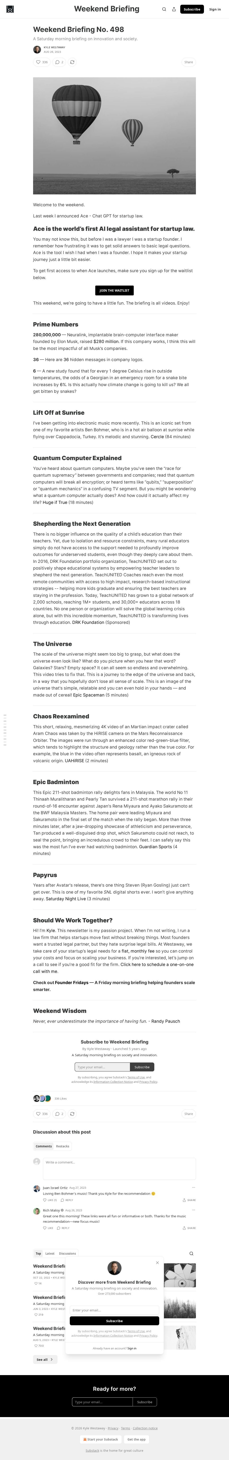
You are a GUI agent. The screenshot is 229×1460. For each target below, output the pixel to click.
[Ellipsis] (193, 1187)
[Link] (26, 228)
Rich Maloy (51, 1210)
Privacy (113, 1428)
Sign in (215, 9)
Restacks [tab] (62, 1146)
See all (42, 1359)
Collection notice (145, 1428)
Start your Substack (102, 1439)
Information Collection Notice (113, 1336)
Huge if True (55, 502)
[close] (157, 1262)
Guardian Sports (155, 846)
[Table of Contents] (5, 730)
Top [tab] (38, 1254)
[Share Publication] (174, 9)
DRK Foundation (87, 622)
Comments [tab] (44, 1146)
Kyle (51, 930)
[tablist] (52, 1146)
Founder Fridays (72, 982)
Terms (125, 1428)
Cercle (157, 436)
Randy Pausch (165, 1021)
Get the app (136, 1439)
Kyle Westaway (55, 47)
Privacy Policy (148, 1336)
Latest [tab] (50, 1254)
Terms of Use (136, 1331)
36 (66, 359)
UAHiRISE (74, 760)
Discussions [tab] (67, 1254)
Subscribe (192, 9)
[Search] (164, 9)
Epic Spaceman (88, 695)
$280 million (106, 341)
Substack (92, 1450)
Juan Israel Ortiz (55, 1187)
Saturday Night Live (66, 898)
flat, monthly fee (138, 951)
